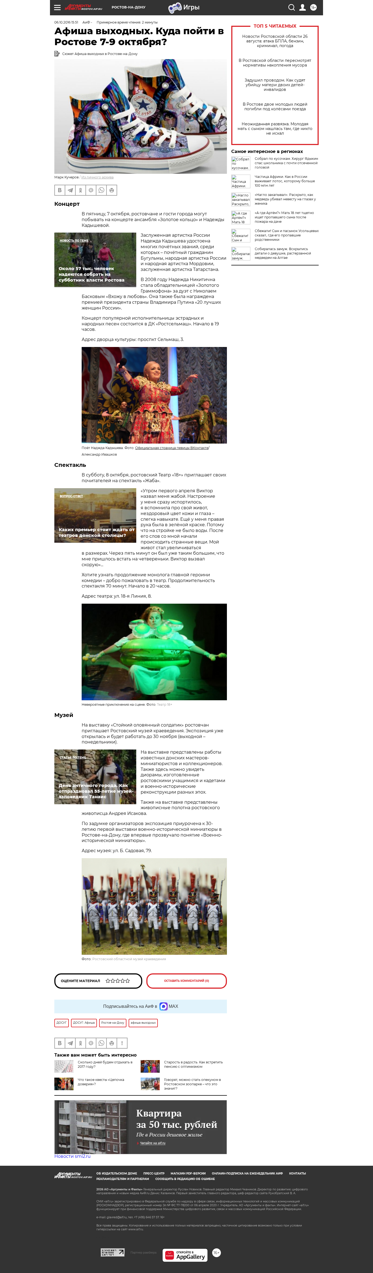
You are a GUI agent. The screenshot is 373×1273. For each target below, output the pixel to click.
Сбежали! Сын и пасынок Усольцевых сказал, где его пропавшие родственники (287, 235)
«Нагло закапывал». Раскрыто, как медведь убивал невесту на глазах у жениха (285, 199)
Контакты (297, 1173)
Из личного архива (97, 177)
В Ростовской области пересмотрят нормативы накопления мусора (275, 63)
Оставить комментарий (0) (186, 981)
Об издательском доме (116, 1173)
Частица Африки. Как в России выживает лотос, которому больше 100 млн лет (285, 181)
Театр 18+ (164, 704)
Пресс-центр (153, 1173)
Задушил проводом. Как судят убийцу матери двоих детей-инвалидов (275, 85)
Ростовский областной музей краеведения (129, 959)
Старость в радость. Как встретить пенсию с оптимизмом (193, 1064)
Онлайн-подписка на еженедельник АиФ (247, 1173)
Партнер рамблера (143, 1252)
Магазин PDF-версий (188, 1173)
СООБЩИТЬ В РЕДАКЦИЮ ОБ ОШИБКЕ (185, 1179)
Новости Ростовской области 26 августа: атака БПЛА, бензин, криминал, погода (275, 41)
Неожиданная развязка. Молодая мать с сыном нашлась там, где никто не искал (275, 129)
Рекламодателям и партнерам (122, 1179)
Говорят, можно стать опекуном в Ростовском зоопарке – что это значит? (192, 1084)
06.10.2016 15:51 (66, 22)
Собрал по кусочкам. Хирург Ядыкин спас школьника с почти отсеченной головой (286, 163)
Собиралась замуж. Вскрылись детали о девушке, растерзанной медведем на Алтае (283, 253)
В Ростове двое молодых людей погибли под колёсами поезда (275, 106)
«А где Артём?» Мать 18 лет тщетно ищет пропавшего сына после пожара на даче (284, 217)
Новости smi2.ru (72, 1156)
